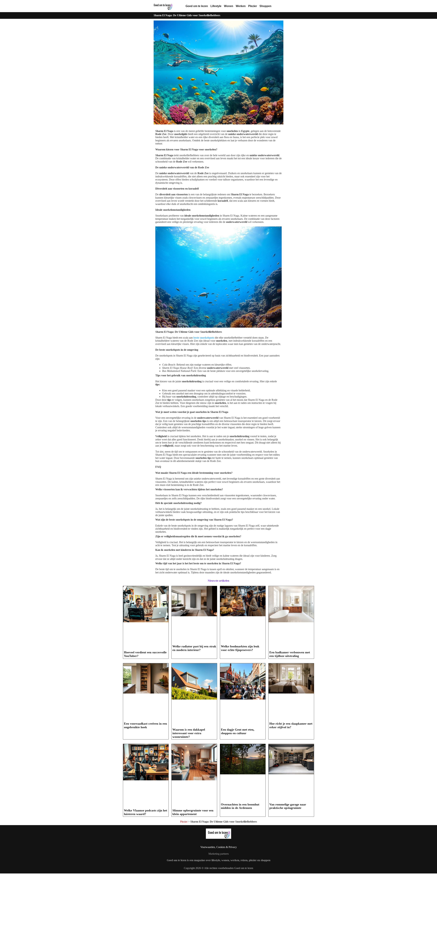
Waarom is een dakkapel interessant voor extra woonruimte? (188, 733)
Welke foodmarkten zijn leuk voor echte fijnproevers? (240, 648)
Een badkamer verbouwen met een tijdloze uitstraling (289, 654)
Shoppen (265, 6)
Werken (241, 6)
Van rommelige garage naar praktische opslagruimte (287, 806)
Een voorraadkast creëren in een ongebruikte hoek (145, 725)
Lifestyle (215, 6)
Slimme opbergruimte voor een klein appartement (192, 812)
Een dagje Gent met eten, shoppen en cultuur (237, 731)
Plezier (252, 6)
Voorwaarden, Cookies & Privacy (218, 847)
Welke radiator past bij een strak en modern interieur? (194, 648)
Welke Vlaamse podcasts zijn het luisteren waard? (145, 812)
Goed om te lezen (197, 6)
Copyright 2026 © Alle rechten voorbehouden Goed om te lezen (218, 868)
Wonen (228, 6)
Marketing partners (218, 853)
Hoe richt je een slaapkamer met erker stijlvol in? (290, 725)
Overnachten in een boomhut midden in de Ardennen (240, 806)
